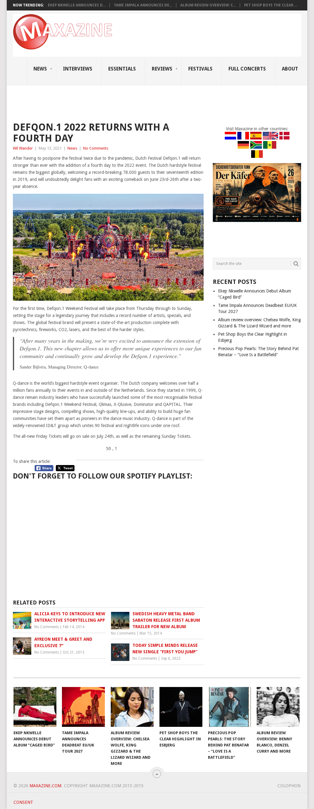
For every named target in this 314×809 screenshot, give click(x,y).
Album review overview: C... (208, 5)
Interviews (77, 69)
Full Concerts (247, 69)
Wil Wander (23, 148)
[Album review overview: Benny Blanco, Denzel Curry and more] (278, 707)
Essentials (122, 69)
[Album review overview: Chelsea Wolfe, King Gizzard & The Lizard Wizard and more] (132, 707)
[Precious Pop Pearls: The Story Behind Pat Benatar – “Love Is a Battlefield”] (229, 707)
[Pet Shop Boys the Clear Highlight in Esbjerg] (180, 707)
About (290, 69)
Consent (23, 802)
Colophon (289, 785)
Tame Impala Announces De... (143, 5)
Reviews (162, 69)
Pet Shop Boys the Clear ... (270, 5)
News (40, 69)
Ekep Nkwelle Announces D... (76, 5)
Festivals (200, 69)
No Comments (95, 148)
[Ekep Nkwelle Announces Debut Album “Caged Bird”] (34, 707)
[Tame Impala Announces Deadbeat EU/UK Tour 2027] (83, 707)
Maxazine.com (45, 785)
